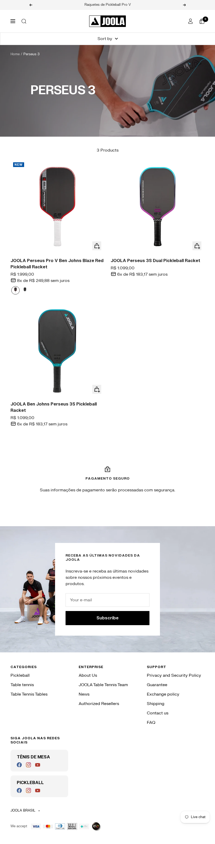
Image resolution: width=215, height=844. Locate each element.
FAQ (151, 722)
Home (15, 54)
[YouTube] (37, 764)
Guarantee (157, 684)
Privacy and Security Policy (174, 675)
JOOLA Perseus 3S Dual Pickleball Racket (155, 260)
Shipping (155, 703)
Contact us (157, 713)
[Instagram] (28, 764)
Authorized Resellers (99, 703)
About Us (88, 675)
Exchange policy (163, 694)
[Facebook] (19, 764)
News (84, 694)
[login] (190, 21)
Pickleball (20, 675)
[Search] (24, 21)
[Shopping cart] (202, 21)
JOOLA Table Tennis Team (103, 684)
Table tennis (22, 684)
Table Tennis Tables (28, 694)
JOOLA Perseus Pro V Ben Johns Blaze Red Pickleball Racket (57, 264)
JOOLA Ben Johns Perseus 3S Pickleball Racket (53, 407)
